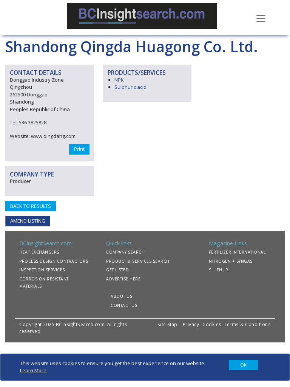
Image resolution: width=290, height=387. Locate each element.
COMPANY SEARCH (125, 252)
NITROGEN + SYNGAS (231, 261)
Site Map (167, 324)
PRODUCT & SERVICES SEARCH (138, 261)
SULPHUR (218, 269)
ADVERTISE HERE (123, 279)
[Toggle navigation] (261, 17)
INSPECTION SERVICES (42, 269)
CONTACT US (124, 305)
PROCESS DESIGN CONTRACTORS (53, 261)
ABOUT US (121, 296)
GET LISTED (117, 269)
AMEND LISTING (27, 220)
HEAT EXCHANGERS (39, 252)
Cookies (212, 324)
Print (79, 149)
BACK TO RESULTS (30, 206)
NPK (119, 79)
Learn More (33, 370)
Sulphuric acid (130, 87)
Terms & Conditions (247, 324)
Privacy (191, 324)
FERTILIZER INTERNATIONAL (237, 252)
